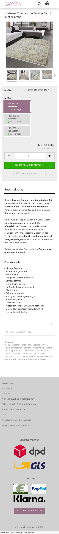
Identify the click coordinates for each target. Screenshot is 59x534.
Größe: (7, 98)
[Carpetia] (12, 4)
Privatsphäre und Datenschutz (16, 419)
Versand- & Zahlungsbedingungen (18, 398)
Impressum (7, 388)
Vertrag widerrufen (29, 510)
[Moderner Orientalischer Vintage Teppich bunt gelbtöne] (29, 44)
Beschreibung (13, 189)
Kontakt (6, 393)
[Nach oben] (50, 529)
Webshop (19, 527)
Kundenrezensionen (17, 331)
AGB (4, 414)
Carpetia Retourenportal (13, 409)
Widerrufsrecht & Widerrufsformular (19, 404)
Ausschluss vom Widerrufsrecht (17, 425)
